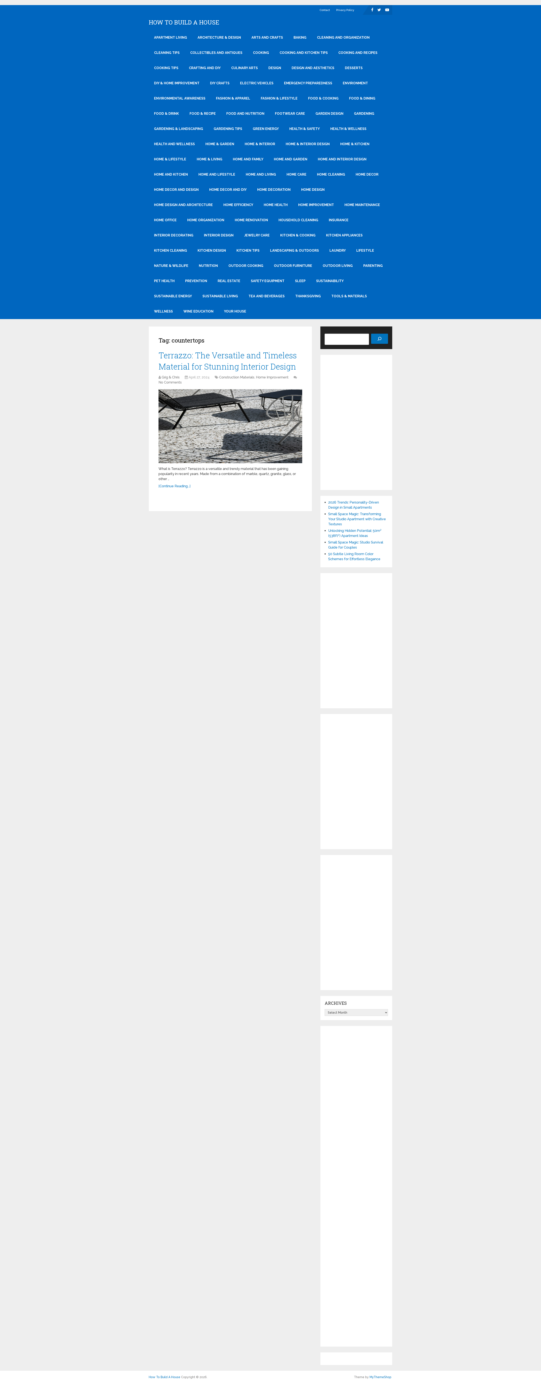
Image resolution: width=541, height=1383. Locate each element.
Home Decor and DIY (228, 190)
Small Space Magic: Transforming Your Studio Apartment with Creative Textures (357, 519)
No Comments (170, 382)
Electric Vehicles (256, 83)
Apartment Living (170, 37)
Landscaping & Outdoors (294, 250)
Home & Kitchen (354, 144)
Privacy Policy (345, 10)
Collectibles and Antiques (216, 53)
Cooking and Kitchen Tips (304, 53)
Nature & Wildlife (171, 266)
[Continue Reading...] (174, 486)
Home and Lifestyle (216, 174)
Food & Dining (362, 98)
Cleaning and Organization (343, 37)
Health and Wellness (174, 144)
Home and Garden (290, 159)
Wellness (163, 311)
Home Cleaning (331, 174)
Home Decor (367, 174)
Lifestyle (365, 250)
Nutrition (208, 266)
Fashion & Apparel (233, 98)
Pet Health (164, 281)
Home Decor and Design (176, 190)
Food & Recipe (203, 114)
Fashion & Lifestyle (279, 98)
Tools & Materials (349, 296)
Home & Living (209, 159)
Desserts (354, 68)
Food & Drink (166, 114)
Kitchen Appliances (344, 235)
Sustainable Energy (173, 296)
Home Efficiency (238, 205)
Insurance (338, 220)
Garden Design (329, 114)
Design (274, 68)
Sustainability (330, 281)
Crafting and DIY (205, 68)
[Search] (379, 339)
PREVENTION (196, 281)
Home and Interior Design (342, 159)
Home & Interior (260, 144)
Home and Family (248, 159)
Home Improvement (316, 205)
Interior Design (219, 235)
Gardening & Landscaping (178, 129)
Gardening (364, 114)
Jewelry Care (257, 235)
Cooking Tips (166, 68)
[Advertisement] (356, 422)
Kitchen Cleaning (170, 250)
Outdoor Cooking (245, 266)
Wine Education (198, 311)
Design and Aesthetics (313, 68)
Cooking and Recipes (357, 53)
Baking (300, 37)
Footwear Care (290, 114)
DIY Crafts (220, 83)
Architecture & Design (219, 37)
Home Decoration (274, 190)
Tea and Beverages (267, 296)
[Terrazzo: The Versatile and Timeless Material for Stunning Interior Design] (230, 426)
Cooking (261, 53)
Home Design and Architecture (183, 205)
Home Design (313, 190)
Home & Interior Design (308, 144)
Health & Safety (304, 129)
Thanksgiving (308, 296)
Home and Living (261, 174)
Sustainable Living (220, 296)
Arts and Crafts (267, 37)
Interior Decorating (173, 235)
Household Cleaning (298, 220)
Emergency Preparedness (308, 83)
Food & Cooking (323, 98)
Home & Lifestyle (170, 159)
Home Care (296, 174)
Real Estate (229, 281)
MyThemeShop (380, 1377)
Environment (355, 83)
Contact (325, 10)
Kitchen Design (212, 250)
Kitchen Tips (248, 250)
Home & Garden (219, 144)
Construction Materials (236, 377)
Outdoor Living (338, 266)
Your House (235, 311)
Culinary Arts (244, 68)
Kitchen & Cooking (298, 235)
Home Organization (205, 220)
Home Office (165, 220)
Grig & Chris (171, 377)
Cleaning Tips (167, 53)
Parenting (373, 266)
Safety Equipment (267, 281)
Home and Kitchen (171, 174)
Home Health (276, 205)
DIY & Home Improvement (176, 83)
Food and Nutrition (245, 114)
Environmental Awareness (179, 98)
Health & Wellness (348, 129)
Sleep (300, 281)
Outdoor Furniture (293, 266)
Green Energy (266, 129)
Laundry (337, 250)
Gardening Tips (228, 129)
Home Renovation (251, 220)
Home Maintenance (362, 205)
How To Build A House (184, 22)
